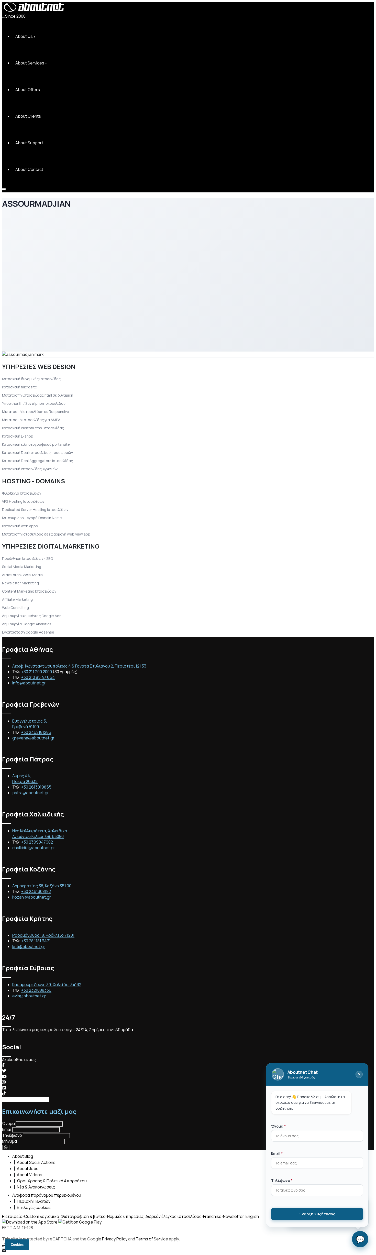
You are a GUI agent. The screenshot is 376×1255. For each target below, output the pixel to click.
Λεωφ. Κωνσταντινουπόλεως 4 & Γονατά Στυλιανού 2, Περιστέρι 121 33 (79, 666)
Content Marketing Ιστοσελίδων (29, 591)
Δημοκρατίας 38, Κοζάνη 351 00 (41, 886)
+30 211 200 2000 (36, 671)
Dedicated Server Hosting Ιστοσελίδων (35, 509)
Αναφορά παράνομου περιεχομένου (46, 1195)
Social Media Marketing (21, 566)
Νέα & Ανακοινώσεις (36, 1187)
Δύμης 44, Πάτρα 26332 (25, 778)
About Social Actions (36, 1162)
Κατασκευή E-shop (17, 436)
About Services (29, 63)
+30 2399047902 (37, 842)
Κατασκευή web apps (20, 525)
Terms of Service (152, 1239)
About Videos (29, 1174)
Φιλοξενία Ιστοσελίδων (21, 493)
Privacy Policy (114, 1239)
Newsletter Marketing (20, 583)
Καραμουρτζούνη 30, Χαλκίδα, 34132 (46, 984)
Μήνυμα (9, 1141)
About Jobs (27, 1168)
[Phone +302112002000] (188, 1244)
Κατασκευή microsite (19, 387)
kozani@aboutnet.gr (31, 897)
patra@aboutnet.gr (30, 792)
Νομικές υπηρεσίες (125, 1216)
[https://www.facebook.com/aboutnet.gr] (3, 1065)
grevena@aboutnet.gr (33, 738)
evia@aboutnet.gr (29, 996)
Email (7, 1129)
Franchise (212, 1216)
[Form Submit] (5, 1147)
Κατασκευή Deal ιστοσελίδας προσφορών (37, 452)
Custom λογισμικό (41, 1216)
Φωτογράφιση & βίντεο (83, 1216)
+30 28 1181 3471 (36, 941)
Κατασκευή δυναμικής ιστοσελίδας (31, 378)
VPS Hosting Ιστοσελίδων (23, 501)
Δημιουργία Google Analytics (26, 623)
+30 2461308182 (36, 891)
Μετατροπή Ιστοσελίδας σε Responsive (35, 411)
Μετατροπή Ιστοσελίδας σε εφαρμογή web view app (46, 534)
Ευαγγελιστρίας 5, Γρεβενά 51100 (29, 723)
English (252, 1216)
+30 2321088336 (36, 990)
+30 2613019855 (36, 787)
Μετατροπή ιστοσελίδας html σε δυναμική (37, 395)
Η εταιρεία (12, 1216)
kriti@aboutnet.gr (28, 946)
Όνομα (8, 1123)
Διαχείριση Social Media (22, 574)
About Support (29, 143)
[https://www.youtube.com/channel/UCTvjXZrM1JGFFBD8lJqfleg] (4, 1076)
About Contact (29, 169)
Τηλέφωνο (12, 1135)
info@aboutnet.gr (29, 683)
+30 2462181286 (36, 732)
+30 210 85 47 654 (38, 677)
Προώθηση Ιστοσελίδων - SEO (27, 558)
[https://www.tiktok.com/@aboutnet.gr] (4, 1093)
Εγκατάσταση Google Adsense (28, 632)
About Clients (28, 116)
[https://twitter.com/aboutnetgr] (4, 1071)
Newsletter (233, 1216)
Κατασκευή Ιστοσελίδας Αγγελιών (30, 468)
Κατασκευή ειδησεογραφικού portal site (36, 444)
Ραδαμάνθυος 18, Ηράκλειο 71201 (43, 935)
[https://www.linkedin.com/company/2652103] (4, 1087)
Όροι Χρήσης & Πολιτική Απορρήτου (52, 1181)
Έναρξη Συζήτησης (317, 1214)
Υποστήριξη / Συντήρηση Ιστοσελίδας (33, 403)
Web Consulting (15, 607)
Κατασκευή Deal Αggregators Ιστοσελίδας (37, 460)
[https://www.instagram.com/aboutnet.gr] (4, 1082)
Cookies (17, 1245)
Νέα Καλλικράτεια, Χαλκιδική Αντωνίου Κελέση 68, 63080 (39, 833)
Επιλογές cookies (34, 1207)
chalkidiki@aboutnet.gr (33, 847)
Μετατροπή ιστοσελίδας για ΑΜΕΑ (31, 419)
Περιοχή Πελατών (33, 1201)
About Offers (27, 89)
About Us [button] (24, 36)
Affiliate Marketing (17, 599)
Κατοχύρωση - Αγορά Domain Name (32, 517)
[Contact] (188, 1250)
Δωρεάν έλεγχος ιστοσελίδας (174, 1216)
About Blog (22, 1156)
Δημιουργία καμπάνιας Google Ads (31, 615)
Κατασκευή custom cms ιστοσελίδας (33, 427)
